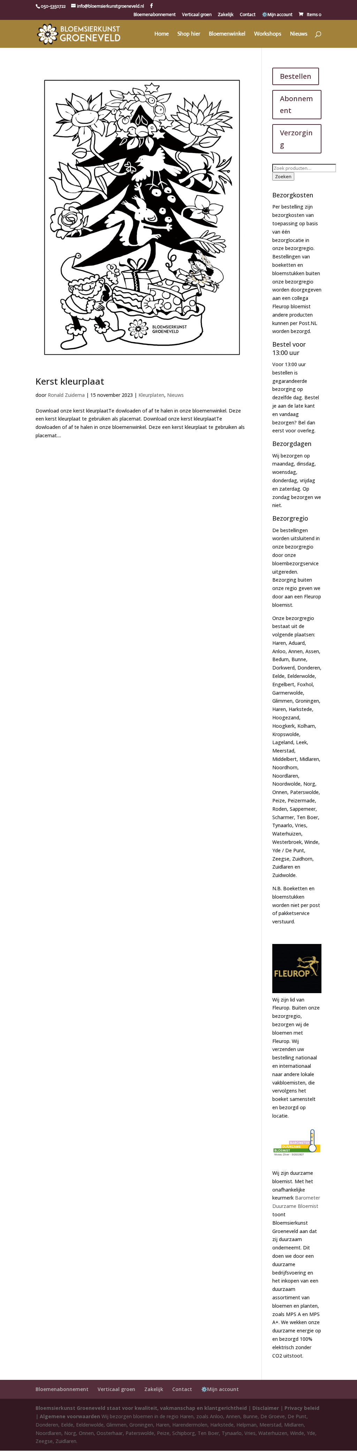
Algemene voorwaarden (70, 1416)
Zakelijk (226, 14)
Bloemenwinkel (227, 34)
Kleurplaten (151, 395)
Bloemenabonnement (155, 14)
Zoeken (283, 176)
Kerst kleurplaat (70, 381)
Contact (248, 14)
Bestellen (295, 76)
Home (161, 34)
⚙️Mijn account (277, 14)
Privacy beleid (301, 1408)
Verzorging (296, 138)
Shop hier (188, 34)
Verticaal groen (197, 14)
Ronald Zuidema (66, 395)
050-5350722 (53, 6)
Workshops (267, 34)
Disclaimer (265, 1408)
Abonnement (296, 104)
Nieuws (298, 34)
